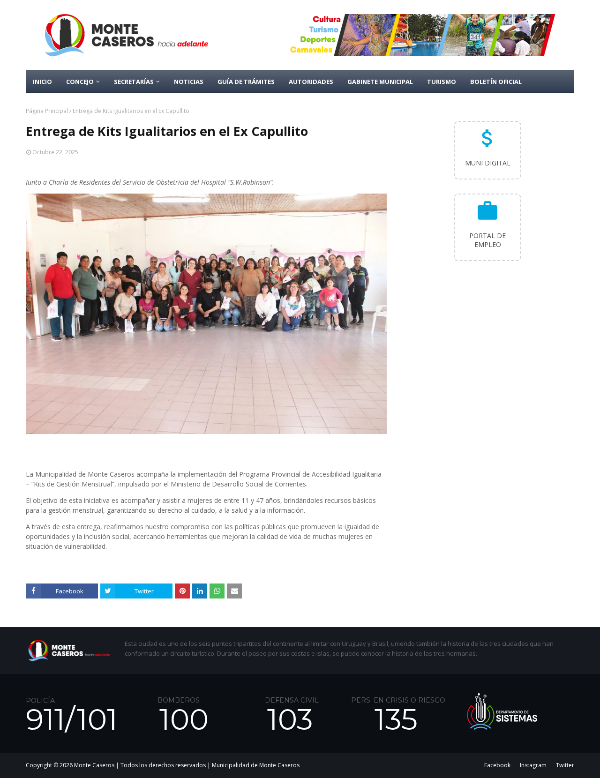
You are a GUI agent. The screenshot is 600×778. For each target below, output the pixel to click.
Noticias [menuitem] (188, 81)
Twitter (565, 765)
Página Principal (47, 111)
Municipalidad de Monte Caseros (256, 765)
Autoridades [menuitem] (311, 81)
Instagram (533, 765)
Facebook (497, 765)
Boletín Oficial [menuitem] (496, 81)
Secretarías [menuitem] (134, 81)
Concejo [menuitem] (80, 81)
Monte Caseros (94, 765)
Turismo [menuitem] (441, 81)
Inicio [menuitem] (42, 81)
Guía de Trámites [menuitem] (246, 81)
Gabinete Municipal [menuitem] (380, 81)
